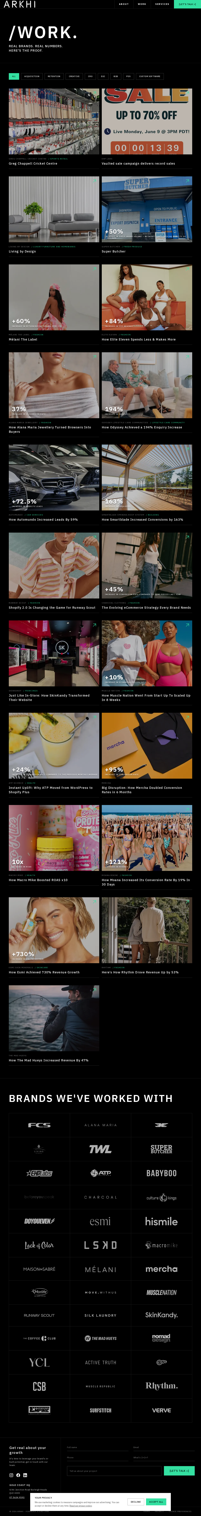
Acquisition (31, 76)
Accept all (156, 1501)
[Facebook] (18, 1475)
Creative (74, 76)
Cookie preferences (180, 1511)
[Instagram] (11, 1475)
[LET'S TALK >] (179, 1470)
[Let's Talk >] (187, 4)
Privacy (159, 1511)
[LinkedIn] (25, 1475)
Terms (146, 1511)
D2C (103, 76)
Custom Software (149, 76)
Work (142, 4)
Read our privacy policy (81, 1505)
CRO (90, 76)
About (124, 4)
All (14, 76)
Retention (54, 76)
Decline (136, 1501)
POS (128, 76)
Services (162, 4)
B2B (116, 76)
